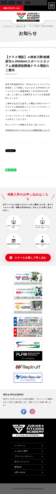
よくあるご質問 (20, 451)
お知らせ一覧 (21, 26)
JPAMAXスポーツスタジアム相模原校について (27, 130)
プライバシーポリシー (23, 456)
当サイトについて (21, 462)
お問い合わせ (20, 472)
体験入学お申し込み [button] (11, 8)
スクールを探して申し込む (31, 257)
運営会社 (18, 467)
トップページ (8, 26)
